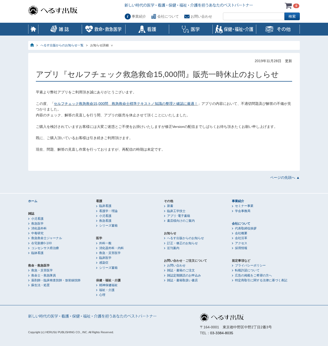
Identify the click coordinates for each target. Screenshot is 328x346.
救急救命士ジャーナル (46, 238)
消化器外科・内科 (111, 248)
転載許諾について (247, 270)
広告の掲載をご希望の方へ (253, 275)
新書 (170, 206)
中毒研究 (37, 233)
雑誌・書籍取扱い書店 (182, 280)
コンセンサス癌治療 (45, 248)
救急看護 (105, 220)
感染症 (103, 262)
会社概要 (241, 233)
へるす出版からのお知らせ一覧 (62, 45)
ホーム (33, 29)
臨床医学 (105, 258)
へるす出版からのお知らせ (185, 238)
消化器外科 (39, 228)
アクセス (241, 243)
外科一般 (105, 243)
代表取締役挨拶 (246, 228)
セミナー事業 (244, 206)
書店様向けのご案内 (181, 220)
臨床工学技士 (176, 211)
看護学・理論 (108, 211)
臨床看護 (105, 206)
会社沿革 (241, 238)
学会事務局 (242, 211)
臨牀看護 (37, 253)
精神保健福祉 (108, 285)
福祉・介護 (107, 290)
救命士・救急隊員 (43, 275)
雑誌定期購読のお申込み (184, 275)
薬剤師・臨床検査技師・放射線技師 (55, 280)
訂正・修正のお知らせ (182, 243)
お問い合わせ (201, 16)
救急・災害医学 (42, 270)
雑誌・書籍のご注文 (181, 270)
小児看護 (37, 218)
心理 (102, 295)
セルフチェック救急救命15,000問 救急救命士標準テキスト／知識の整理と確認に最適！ (126, 104)
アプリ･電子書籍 (178, 216)
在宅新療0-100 (41, 243)
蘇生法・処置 (40, 285)
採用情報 (241, 248)
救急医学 (37, 223)
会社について (168, 16)
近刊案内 (173, 248)
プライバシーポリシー (250, 265)
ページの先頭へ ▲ (285, 177)
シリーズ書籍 (108, 225)
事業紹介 (139, 16)
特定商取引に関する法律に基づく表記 (261, 280)
